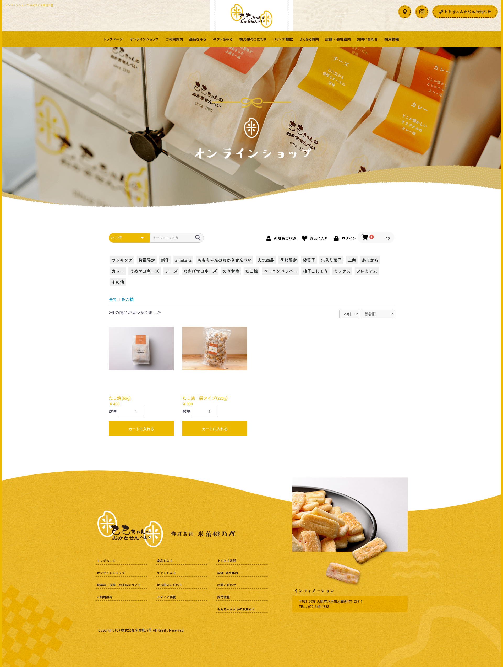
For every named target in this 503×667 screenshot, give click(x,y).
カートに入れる (141, 429)
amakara (183, 260)
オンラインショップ (144, 39)
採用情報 (391, 39)
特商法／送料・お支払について (119, 585)
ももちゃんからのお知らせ (236, 609)
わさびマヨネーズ (200, 271)
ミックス (342, 271)
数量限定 (146, 260)
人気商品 (266, 260)
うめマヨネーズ (144, 271)
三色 (352, 260)
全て (113, 299)
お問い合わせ (367, 39)
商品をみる (198, 39)
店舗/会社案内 (338, 39)
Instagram (421, 11)
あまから (370, 260)
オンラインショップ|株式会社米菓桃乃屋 (29, 5)
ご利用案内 (174, 39)
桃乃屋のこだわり (253, 39)
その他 (118, 282)
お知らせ (465, 11)
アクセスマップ (404, 11)
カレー (118, 271)
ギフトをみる (223, 39)
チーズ (171, 271)
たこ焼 (251, 271)
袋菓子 (309, 260)
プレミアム (366, 271)
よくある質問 (309, 39)
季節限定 (288, 260)
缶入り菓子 (331, 260)
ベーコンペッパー (280, 271)
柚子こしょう (315, 271)
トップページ (113, 39)
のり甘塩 (231, 271)
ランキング (122, 260)
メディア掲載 (283, 39)
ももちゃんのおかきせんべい (224, 260)
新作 (165, 260)
